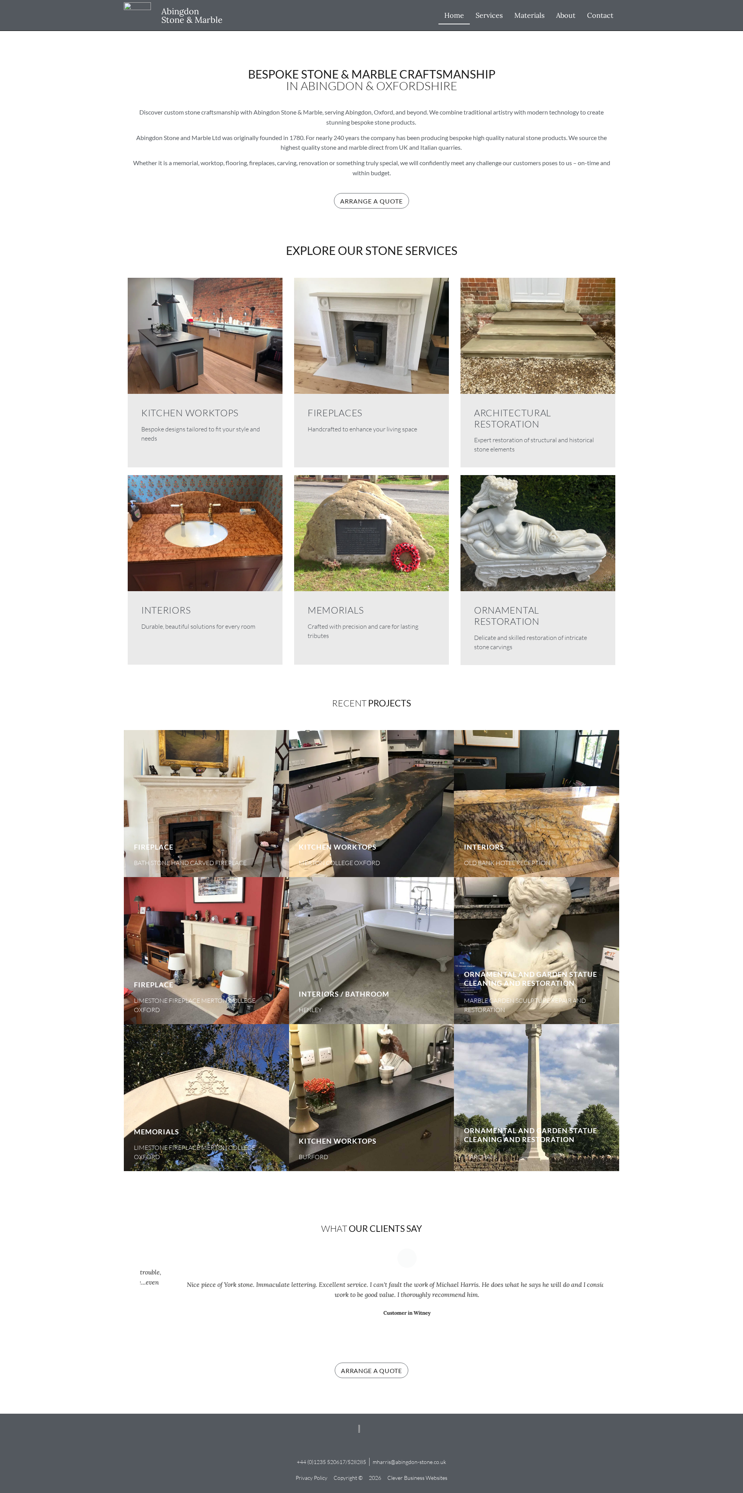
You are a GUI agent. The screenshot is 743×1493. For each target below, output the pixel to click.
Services (489, 15)
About (565, 15)
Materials (529, 15)
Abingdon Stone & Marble (192, 15)
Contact (600, 15)
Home (454, 15)
